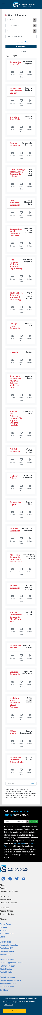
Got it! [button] (14, 1011)
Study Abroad (5, 955)
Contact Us (4, 896)
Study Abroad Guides (9, 891)
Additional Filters (22, 42)
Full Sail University (15, 450)
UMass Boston (13, 732)
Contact (12, 74)
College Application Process (11, 963)
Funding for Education (9, 945)
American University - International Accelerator (16, 558)
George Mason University (15, 326)
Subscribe (33, 821)
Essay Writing (5, 924)
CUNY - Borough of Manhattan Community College (17, 173)
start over (22, 52)
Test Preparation (7, 934)
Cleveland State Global (15, 118)
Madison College (14, 477)
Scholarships (5, 942)
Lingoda (14, 352)
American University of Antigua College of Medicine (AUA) (16, 382)
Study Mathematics (8, 984)
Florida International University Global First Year (16, 617)
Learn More (21, 75)
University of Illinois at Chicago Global (17, 759)
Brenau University (15, 144)
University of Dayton (16, 503)
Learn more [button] (8, 1005)
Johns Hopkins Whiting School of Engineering (16, 264)
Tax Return (4, 990)
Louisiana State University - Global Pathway (15, 702)
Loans (2, 937)
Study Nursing (6, 969)
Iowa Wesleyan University (15, 202)
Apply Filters (22, 46)
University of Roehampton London (16, 90)
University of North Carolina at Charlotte (16, 232)
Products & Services (8, 903)
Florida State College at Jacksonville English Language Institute (16, 418)
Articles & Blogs (6, 911)
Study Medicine (6, 972)
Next (33, 784)
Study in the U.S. (7, 948)
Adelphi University (15, 529)
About (2, 885)
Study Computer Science (10, 980)
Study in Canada (7, 951)
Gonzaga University (15, 673)
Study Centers (6, 900)
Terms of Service (7, 914)
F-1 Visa (3, 931)
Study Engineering (7, 977)
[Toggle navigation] (3, 4)
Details (29, 74)
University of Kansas (16, 646)
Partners (3, 888)
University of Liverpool (16, 63)
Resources (4, 908)
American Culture (7, 960)
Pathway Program (7, 966)
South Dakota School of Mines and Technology (16, 296)
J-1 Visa (3, 927)
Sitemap (3, 919)
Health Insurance (7, 987)
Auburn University (15, 587)
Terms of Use (19, 843)
